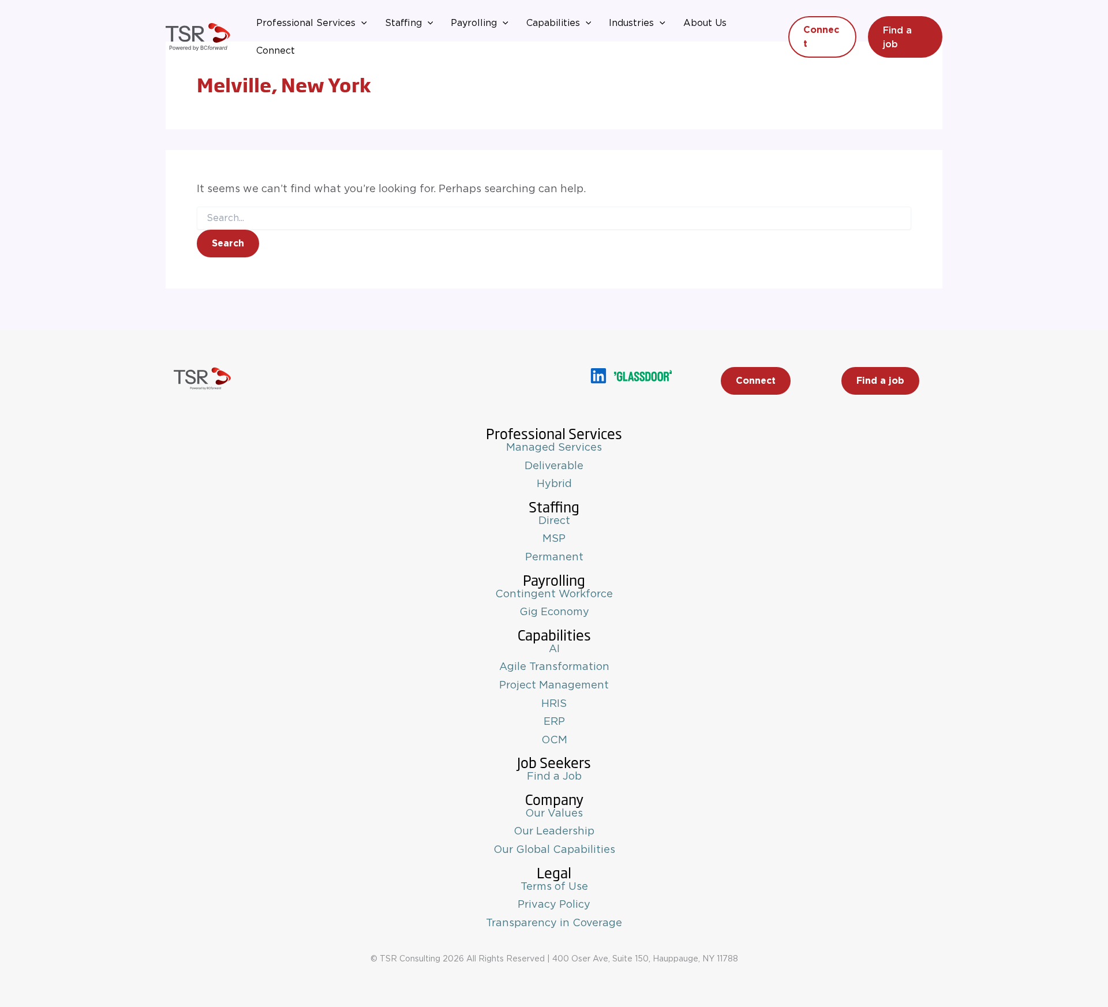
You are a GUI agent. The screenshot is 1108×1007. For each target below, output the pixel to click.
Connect (275, 50)
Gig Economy (554, 612)
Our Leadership (554, 831)
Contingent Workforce (554, 594)
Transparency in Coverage (554, 923)
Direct (554, 521)
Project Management (554, 685)
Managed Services (554, 448)
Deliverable (554, 466)
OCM (554, 740)
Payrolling (474, 23)
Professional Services (305, 23)
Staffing (403, 23)
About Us (705, 23)
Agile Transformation (554, 667)
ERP (554, 722)
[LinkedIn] (598, 375)
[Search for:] (554, 218)
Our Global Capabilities (554, 850)
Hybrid (554, 484)
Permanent (554, 557)
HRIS (554, 704)
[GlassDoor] (643, 375)
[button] (361, 23)
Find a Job (554, 777)
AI (554, 649)
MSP (554, 539)
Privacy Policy (554, 905)
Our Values (554, 813)
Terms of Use (554, 887)
